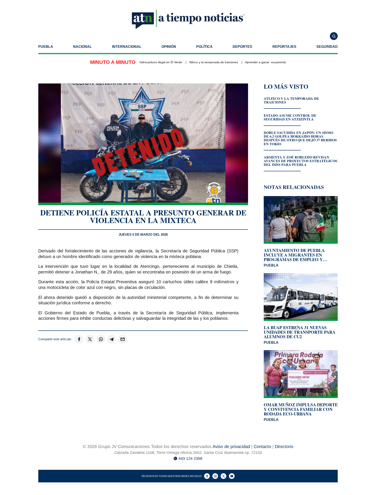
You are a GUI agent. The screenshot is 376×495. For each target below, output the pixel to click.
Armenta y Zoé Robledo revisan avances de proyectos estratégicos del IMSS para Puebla (300, 161)
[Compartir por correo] (122, 339)
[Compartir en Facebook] (79, 339)
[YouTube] (232, 476)
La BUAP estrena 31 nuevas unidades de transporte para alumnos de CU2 (299, 332)
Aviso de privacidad (231, 446)
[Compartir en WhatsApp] (100, 339)
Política (204, 46)
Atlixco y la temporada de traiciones (203, 62)
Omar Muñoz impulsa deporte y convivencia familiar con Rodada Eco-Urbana (301, 409)
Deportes (242, 46)
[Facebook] (207, 476)
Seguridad (327, 46)
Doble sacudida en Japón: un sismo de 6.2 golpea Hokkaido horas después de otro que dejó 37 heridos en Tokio (300, 138)
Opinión (168, 46)
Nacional (82, 46)
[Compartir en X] (90, 339)
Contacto (262, 446)
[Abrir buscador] (334, 36)
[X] (223, 476)
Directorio (284, 446)
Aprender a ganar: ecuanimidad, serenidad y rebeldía (271, 62)
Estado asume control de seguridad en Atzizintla (290, 117)
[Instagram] (215, 476)
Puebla (45, 46)
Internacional (126, 46)
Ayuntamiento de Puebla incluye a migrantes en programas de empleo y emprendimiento (294, 255)
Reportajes (284, 46)
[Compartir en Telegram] (111, 339)
